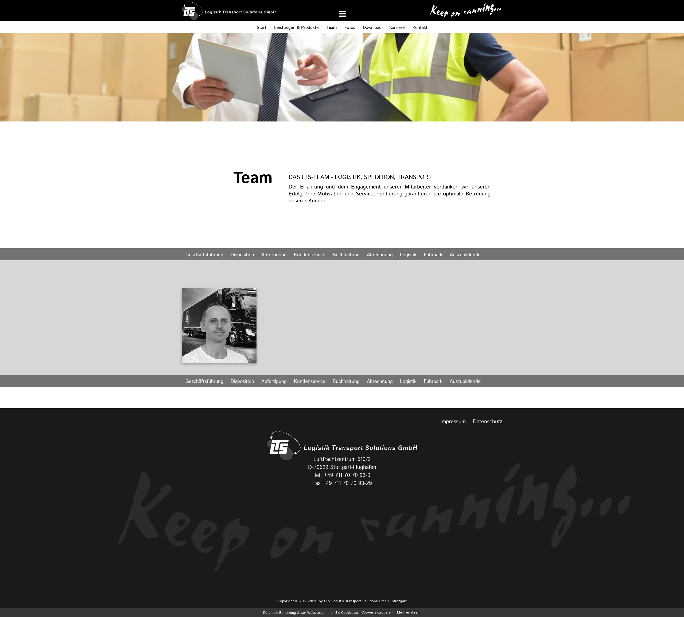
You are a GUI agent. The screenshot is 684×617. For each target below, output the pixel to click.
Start (261, 28)
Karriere (397, 28)
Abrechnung (380, 255)
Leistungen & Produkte (296, 28)
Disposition (242, 255)
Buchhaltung (346, 255)
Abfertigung (274, 255)
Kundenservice (309, 255)
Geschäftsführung (204, 255)
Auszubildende (465, 255)
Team (332, 28)
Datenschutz (487, 422)
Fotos (349, 28)
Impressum (453, 422)
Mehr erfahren (408, 613)
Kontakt (420, 28)
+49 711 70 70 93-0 (347, 475)
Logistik (408, 255)
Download (372, 28)
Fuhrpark (433, 255)
